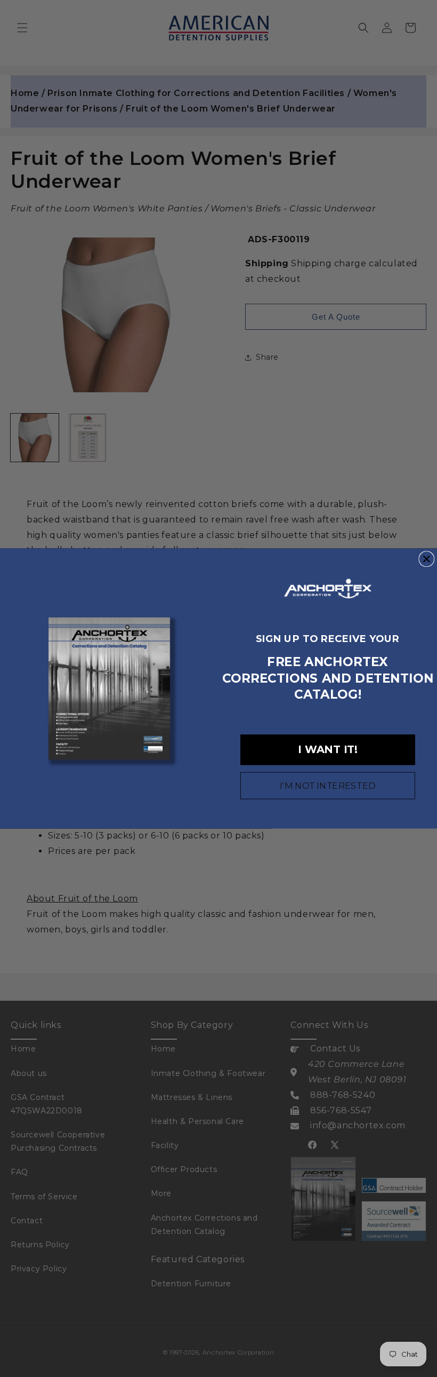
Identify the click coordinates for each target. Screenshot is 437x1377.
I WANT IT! (328, 749)
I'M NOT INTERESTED (328, 785)
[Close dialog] (426, 559)
